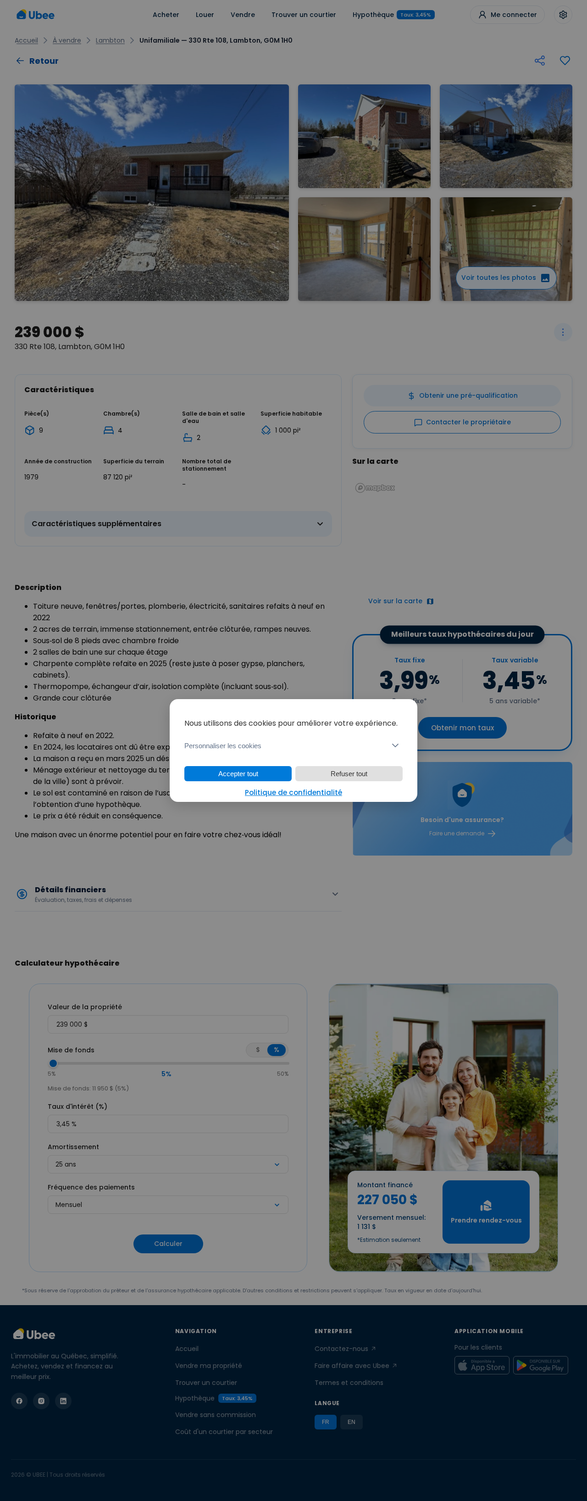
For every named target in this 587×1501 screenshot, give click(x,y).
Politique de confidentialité (293, 792)
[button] (293, 745)
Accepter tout (238, 774)
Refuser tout (349, 774)
